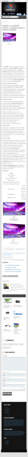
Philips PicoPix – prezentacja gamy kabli (17, 317)
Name (3, 372)
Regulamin (7, 442)
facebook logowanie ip (16, 423)
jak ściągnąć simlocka (18, 421)
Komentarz (4, 355)
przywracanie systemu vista (10, 434)
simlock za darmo (21, 425)
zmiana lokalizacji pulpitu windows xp (15, 435)
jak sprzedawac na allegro (14, 424)
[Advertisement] (15, 55)
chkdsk (5, 419)
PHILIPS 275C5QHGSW (13, 276)
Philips (5, 276)
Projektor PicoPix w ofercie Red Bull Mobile (18, 306)
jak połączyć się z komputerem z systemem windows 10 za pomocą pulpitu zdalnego (14, 420)
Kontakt (6, 443)
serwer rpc (15, 425)
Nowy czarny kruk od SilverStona (13, 271)
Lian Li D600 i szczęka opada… (12, 265)
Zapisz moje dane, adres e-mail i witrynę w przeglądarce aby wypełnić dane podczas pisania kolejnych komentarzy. (14, 389)
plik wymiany (18, 434)
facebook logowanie (7, 423)
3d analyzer (10, 425)
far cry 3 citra (6, 426)
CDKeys (6, 407)
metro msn (13, 422)
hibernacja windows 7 (16, 432)
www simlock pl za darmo (13, 433)
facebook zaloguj (7, 431)
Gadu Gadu (7, 409)
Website (4, 383)
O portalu (7, 441)
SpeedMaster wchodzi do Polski (13, 269)
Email (3, 377)
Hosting (6, 410)
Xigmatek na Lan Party (10, 267)
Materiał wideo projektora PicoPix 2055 (7, 318)
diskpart (21, 422)
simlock (11, 421)
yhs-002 (7, 424)
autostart (9, 422)
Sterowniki (7, 413)
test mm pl (18, 422)
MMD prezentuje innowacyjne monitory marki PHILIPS (8, 306)
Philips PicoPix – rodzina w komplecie (7, 330)
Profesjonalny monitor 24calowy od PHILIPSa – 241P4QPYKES (18, 331)
